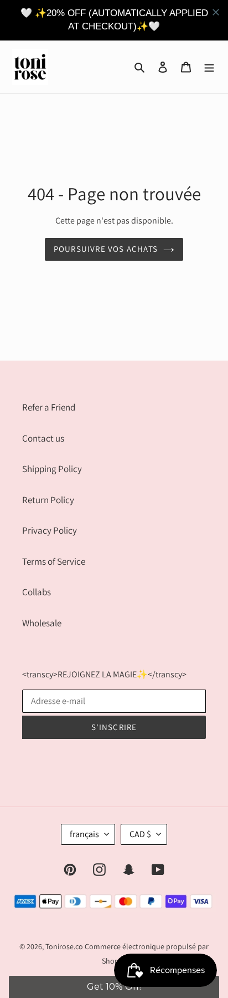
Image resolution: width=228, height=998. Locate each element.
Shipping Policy (52, 469)
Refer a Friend (48, 407)
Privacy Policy (49, 530)
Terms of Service (53, 561)
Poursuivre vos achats (106, 249)
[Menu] (209, 66)
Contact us (43, 438)
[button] (114, 987)
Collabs (36, 592)
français (84, 834)
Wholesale (41, 623)
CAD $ (140, 834)
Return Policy (48, 500)
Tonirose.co (64, 946)
